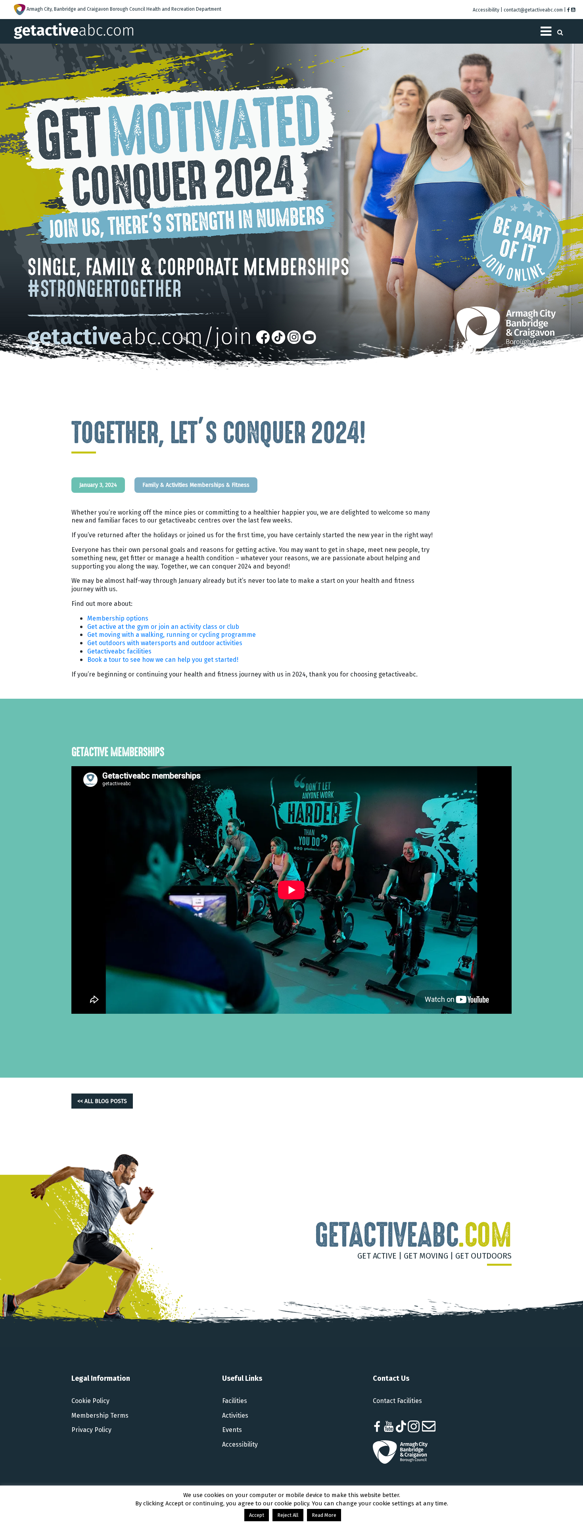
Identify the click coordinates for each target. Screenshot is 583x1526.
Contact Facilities (397, 1400)
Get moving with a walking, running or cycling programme (171, 634)
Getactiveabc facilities (119, 651)
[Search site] (560, 30)
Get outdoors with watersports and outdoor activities (164, 643)
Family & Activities (165, 485)
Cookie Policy (90, 1400)
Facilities (234, 1400)
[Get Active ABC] (73, 30)
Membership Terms (99, 1415)
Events (232, 1429)
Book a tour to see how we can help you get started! (162, 659)
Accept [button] (256, 1515)
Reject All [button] (288, 1515)
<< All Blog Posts (102, 1101)
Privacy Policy (91, 1429)
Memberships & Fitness (219, 485)
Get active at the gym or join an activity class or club (163, 626)
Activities (235, 1415)
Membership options (117, 618)
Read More (324, 1515)
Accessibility (240, 1444)
